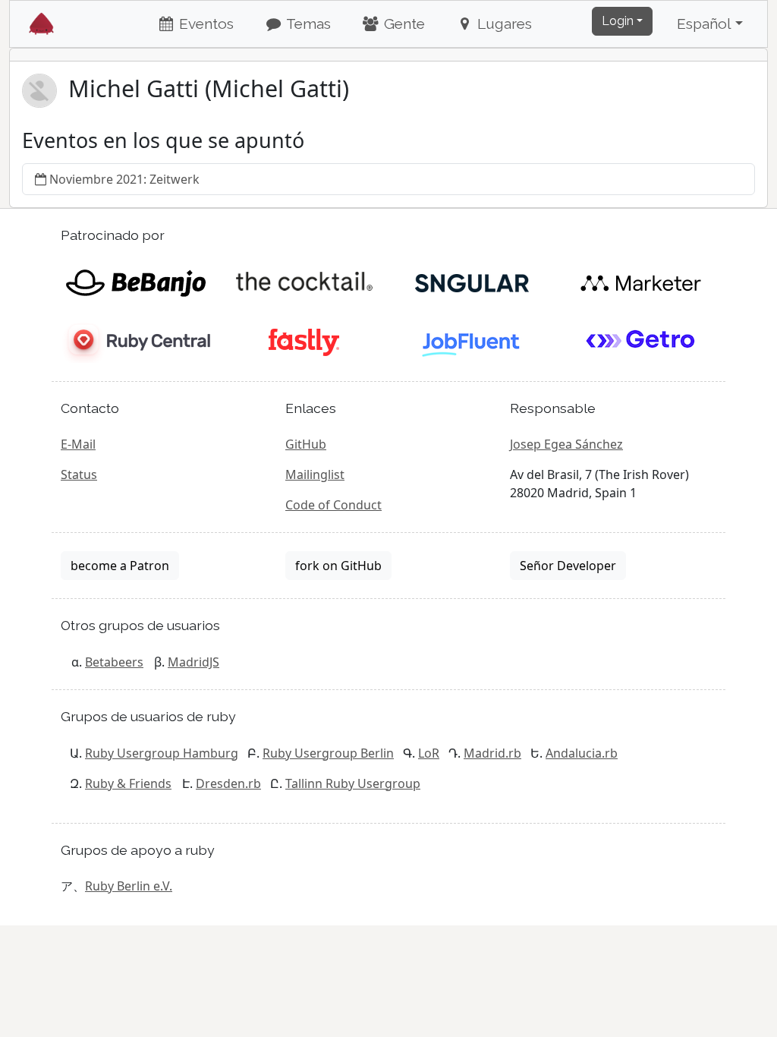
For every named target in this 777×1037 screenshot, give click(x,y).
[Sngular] (472, 281)
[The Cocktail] (304, 281)
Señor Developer (568, 565)
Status (79, 474)
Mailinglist (314, 474)
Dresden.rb (228, 783)
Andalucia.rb (582, 753)
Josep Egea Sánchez (566, 444)
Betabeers (114, 662)
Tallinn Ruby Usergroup (352, 783)
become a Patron (120, 565)
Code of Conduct (333, 504)
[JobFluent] (472, 341)
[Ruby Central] (135, 341)
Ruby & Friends (128, 783)
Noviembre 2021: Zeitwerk (124, 179)
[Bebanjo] (135, 281)
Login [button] (618, 21)
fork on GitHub (338, 565)
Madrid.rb (492, 753)
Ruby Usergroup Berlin (328, 753)
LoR (428, 753)
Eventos (204, 23)
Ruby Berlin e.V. (128, 886)
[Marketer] (641, 281)
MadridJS (193, 662)
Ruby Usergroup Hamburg (161, 753)
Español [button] (704, 23)
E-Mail (78, 444)
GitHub (305, 444)
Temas (307, 23)
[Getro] (641, 341)
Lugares (502, 23)
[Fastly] (304, 341)
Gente (402, 23)
